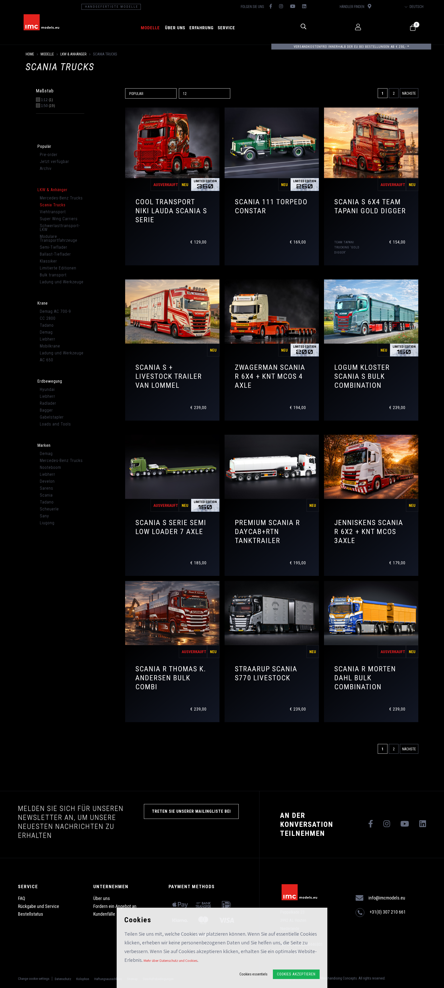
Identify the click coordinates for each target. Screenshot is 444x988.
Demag (46, 332)
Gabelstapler (52, 417)
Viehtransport (53, 211)
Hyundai (47, 389)
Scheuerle (49, 509)
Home (30, 54)
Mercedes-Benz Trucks (61, 198)
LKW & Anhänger (73, 54)
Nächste (409, 93)
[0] (412, 28)
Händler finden (352, 7)
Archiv (46, 168)
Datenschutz (63, 979)
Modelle (150, 27)
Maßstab (45, 90)
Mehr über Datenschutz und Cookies (170, 960)
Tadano (47, 325)
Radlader (48, 403)
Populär (44, 146)
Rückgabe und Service (38, 906)
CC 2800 (47, 318)
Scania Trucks (53, 204)
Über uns (175, 27)
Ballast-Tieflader (55, 254)
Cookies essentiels (253, 974)
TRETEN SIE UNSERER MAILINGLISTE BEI (191, 811)
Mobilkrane (50, 346)
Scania (46, 495)
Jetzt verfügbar (54, 161)
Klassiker (48, 261)
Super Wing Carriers (59, 218)
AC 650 (46, 359)
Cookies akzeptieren (296, 974)
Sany (44, 516)
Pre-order (49, 154)
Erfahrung (201, 27)
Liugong (47, 522)
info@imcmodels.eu (386, 897)
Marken (44, 445)
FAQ (21, 898)
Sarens (46, 488)
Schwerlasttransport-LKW (60, 227)
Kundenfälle (104, 914)
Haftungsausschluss (108, 979)
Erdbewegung (49, 381)
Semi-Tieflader (53, 247)
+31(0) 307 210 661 (387, 912)
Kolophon (82, 979)
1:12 (47, 99)
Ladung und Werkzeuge (62, 281)
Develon (47, 481)
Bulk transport (53, 275)
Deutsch (416, 7)
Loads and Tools (55, 424)
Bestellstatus (30, 914)
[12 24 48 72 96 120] (205, 93)
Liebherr (47, 339)
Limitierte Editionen (58, 268)
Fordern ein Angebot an (114, 906)
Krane (42, 303)
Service (226, 27)
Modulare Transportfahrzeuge (58, 238)
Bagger (46, 410)
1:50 (48, 105)
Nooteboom (50, 467)
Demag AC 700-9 (55, 311)
